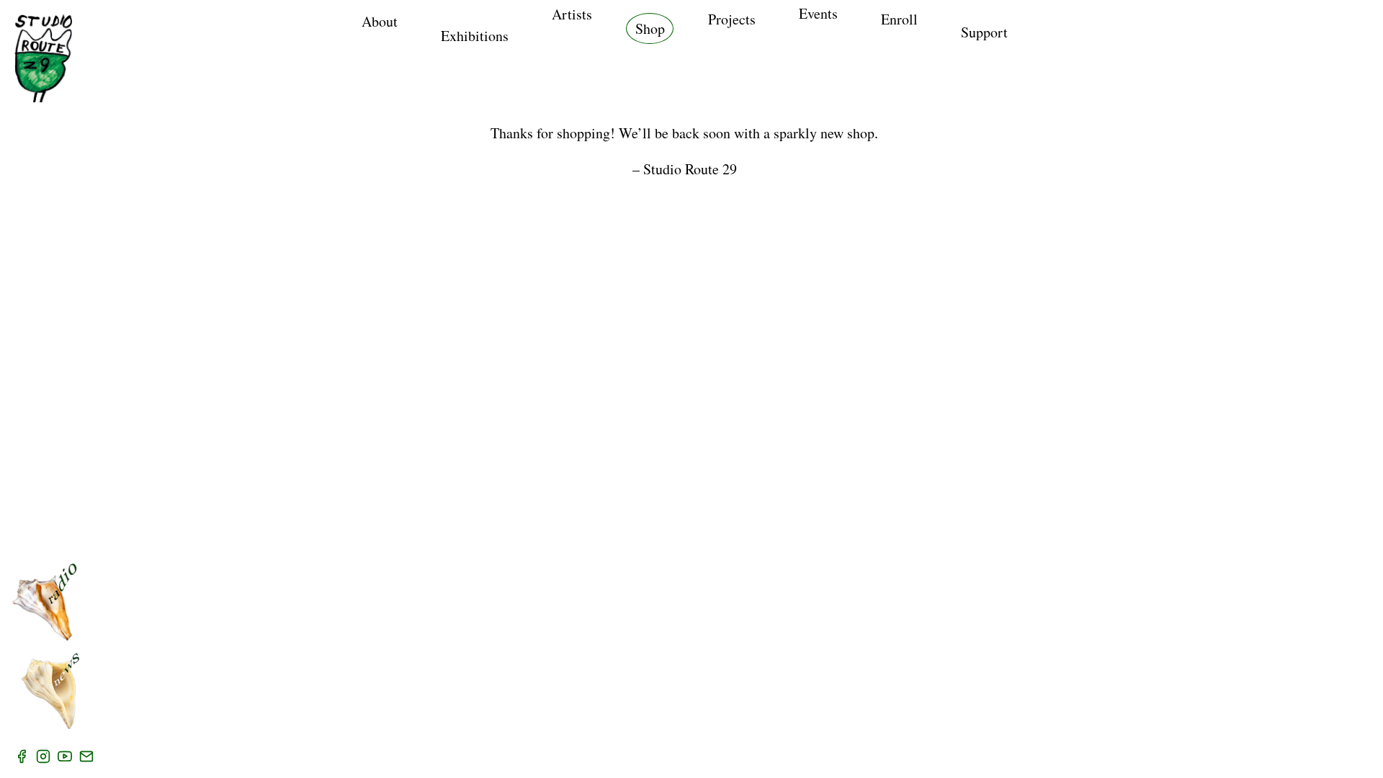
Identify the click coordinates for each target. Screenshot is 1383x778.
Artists (572, 14)
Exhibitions (475, 35)
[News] (50, 691)
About (380, 21)
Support (984, 32)
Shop (650, 28)
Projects (732, 19)
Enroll (899, 19)
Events (818, 13)
